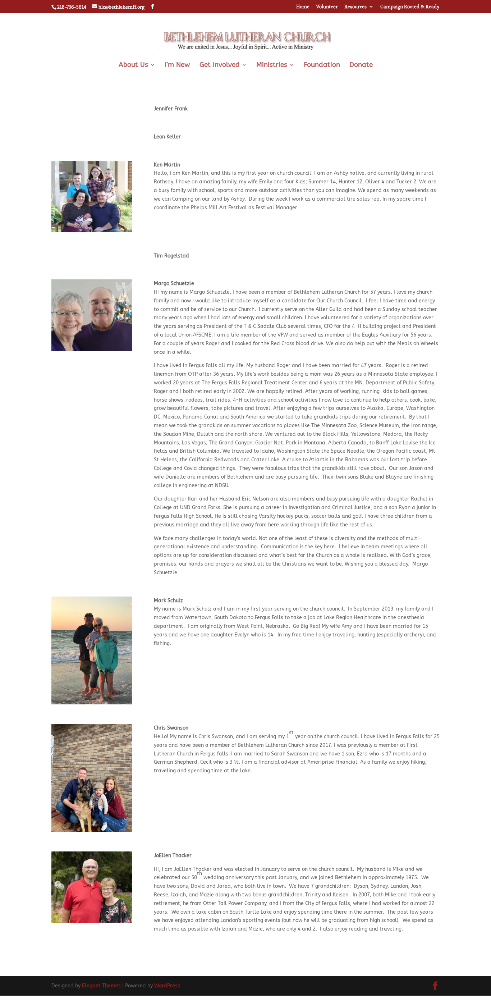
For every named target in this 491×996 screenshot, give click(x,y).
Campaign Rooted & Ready (410, 7)
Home (302, 7)
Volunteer (327, 7)
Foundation (322, 65)
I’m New (177, 65)
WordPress (167, 986)
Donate (361, 65)
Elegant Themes (101, 986)
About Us (133, 65)
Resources (355, 7)
